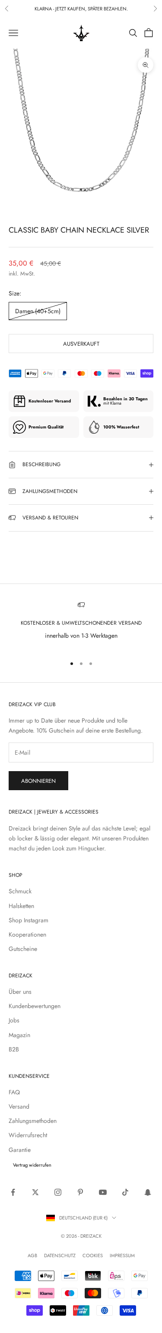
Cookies (93, 1255)
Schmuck (20, 891)
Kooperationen (27, 934)
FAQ (14, 1092)
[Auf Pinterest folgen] (80, 1192)
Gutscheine (23, 948)
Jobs (14, 1020)
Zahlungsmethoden (33, 1120)
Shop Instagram (28, 920)
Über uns (20, 991)
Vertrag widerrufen (32, 1164)
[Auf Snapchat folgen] (147, 1192)
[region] (81, 625)
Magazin (19, 1035)
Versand (19, 1106)
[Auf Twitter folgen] (35, 1192)
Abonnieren (38, 781)
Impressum (122, 1255)
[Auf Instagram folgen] (58, 1192)
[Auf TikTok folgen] (125, 1192)
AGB (32, 1255)
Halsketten (21, 906)
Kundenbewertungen (34, 1006)
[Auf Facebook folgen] (13, 1192)
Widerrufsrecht (28, 1135)
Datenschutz (60, 1255)
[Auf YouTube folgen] (102, 1192)
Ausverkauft (81, 344)
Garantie (20, 1149)
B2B (14, 1049)
